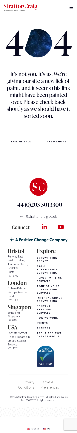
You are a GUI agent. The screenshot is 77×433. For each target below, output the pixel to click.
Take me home (55, 141)
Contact (44, 328)
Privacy (29, 382)
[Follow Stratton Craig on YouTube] (60, 227)
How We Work (47, 317)
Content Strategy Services (44, 309)
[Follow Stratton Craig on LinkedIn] (44, 227)
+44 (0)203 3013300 (38, 204)
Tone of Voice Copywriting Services (48, 289)
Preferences (50, 387)
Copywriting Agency (47, 259)
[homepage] (20, 8)
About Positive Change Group (49, 335)
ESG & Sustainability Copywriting (49, 269)
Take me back (21, 141)
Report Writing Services (49, 279)
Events (42, 323)
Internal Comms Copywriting (50, 299)
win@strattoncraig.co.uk (38, 216)
